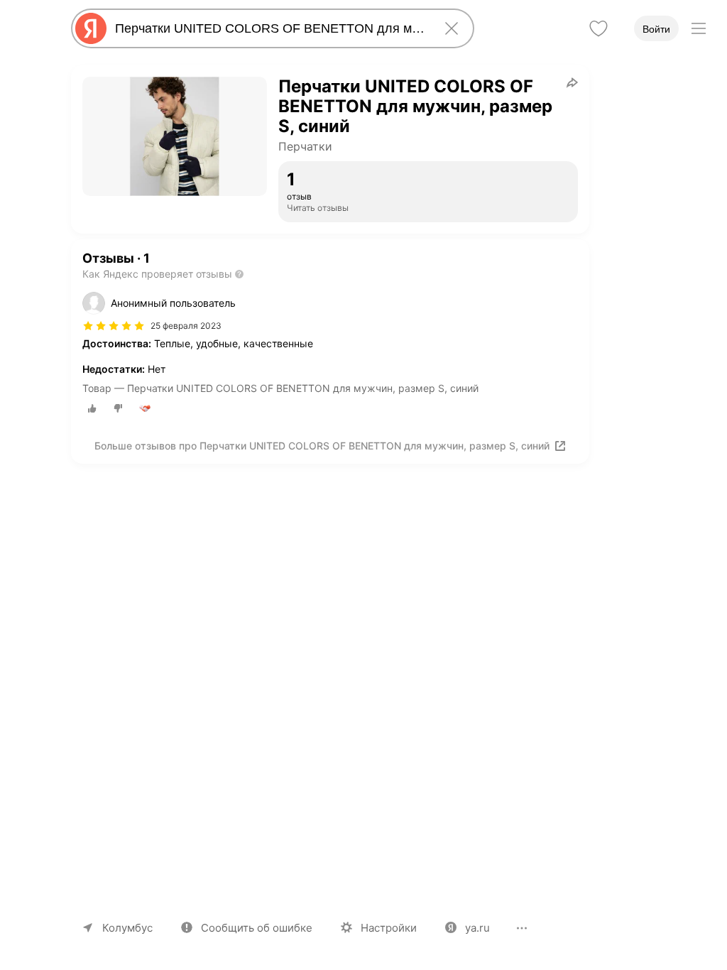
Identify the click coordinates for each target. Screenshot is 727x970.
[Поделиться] (572, 82)
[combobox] (269, 28)
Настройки (389, 927)
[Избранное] (598, 28)
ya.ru (477, 927)
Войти (656, 29)
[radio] (92, 408)
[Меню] (698, 28)
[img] (113, 326)
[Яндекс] (90, 28)
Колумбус (127, 927)
